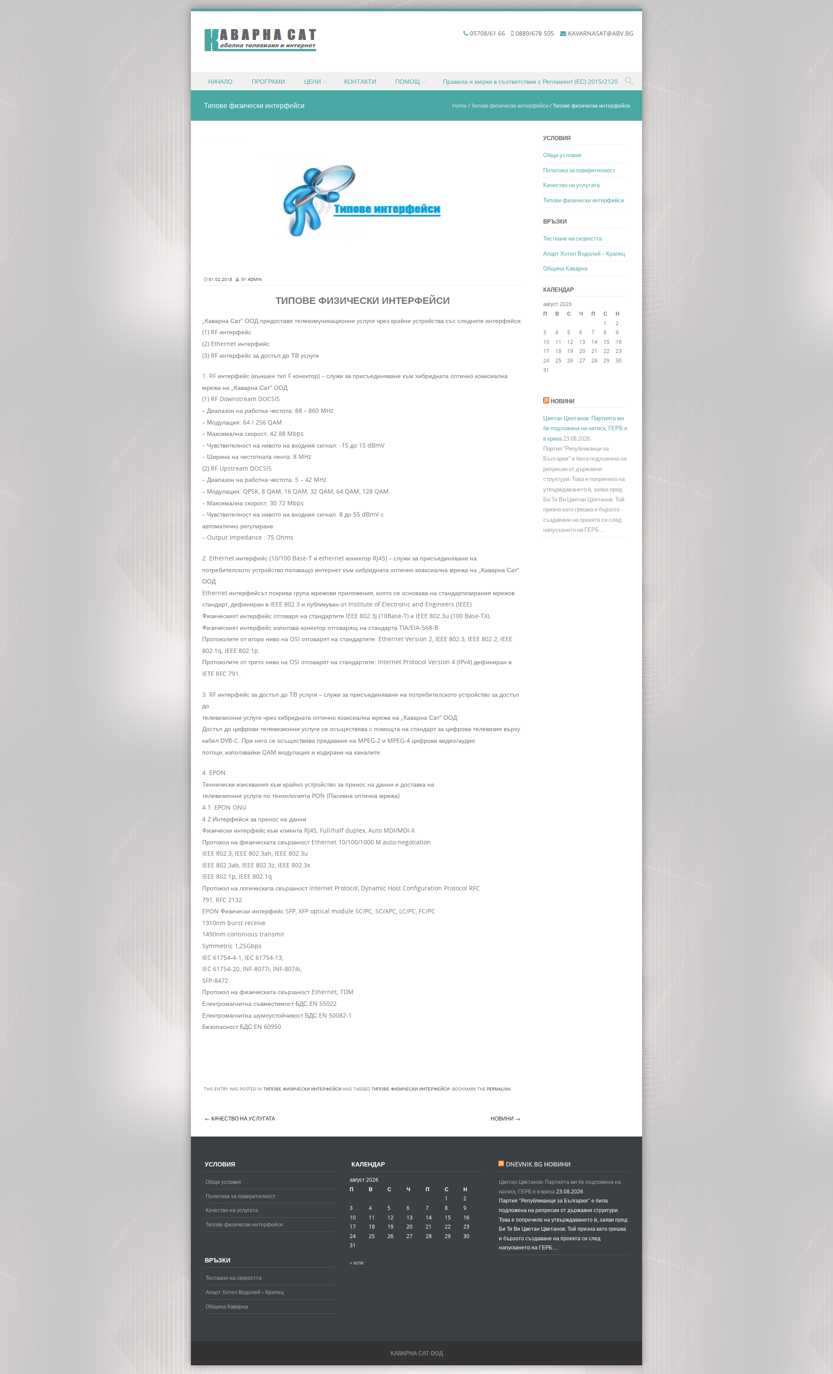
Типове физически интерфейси (509, 105)
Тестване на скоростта (572, 238)
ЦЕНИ (312, 81)
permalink (499, 1089)
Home (459, 105)
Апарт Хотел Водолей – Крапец (584, 253)
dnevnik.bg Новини (538, 1164)
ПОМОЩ (407, 81)
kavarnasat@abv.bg (600, 33)
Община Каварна (565, 268)
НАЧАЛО (220, 81)
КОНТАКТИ (360, 81)
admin (255, 279)
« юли (550, 386)
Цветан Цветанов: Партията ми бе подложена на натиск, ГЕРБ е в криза (585, 428)
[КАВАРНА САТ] (260, 49)
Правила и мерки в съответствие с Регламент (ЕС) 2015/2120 (530, 81)
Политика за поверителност (579, 170)
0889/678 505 (534, 33)
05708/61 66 (487, 33)
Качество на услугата (240, 1118)
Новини (505, 1118)
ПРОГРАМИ (268, 81)
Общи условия (562, 155)
